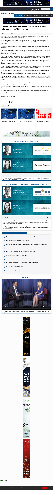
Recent (39, 233)
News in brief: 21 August (29, 16)
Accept (44, 487)
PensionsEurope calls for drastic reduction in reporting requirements (9, 121)
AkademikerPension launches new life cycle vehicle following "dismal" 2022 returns (44, 121)
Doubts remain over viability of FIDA (26, 121)
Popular (14, 233)
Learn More (38, 488)
